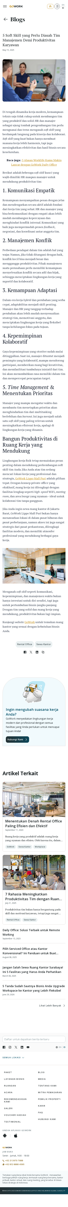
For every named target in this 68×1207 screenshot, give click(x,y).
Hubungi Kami (15, 739)
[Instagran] (10, 1047)
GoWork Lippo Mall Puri (30, 478)
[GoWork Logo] (16, 6)
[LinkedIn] (22, 1047)
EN (63, 5)
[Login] (57, 6)
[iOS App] (15, 1135)
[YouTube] (28, 1047)
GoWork (30, 622)
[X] (16, 1047)
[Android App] (5, 1135)
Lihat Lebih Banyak (50, 1005)
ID (63, 8)
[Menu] (5, 6)
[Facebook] (4, 1047)
